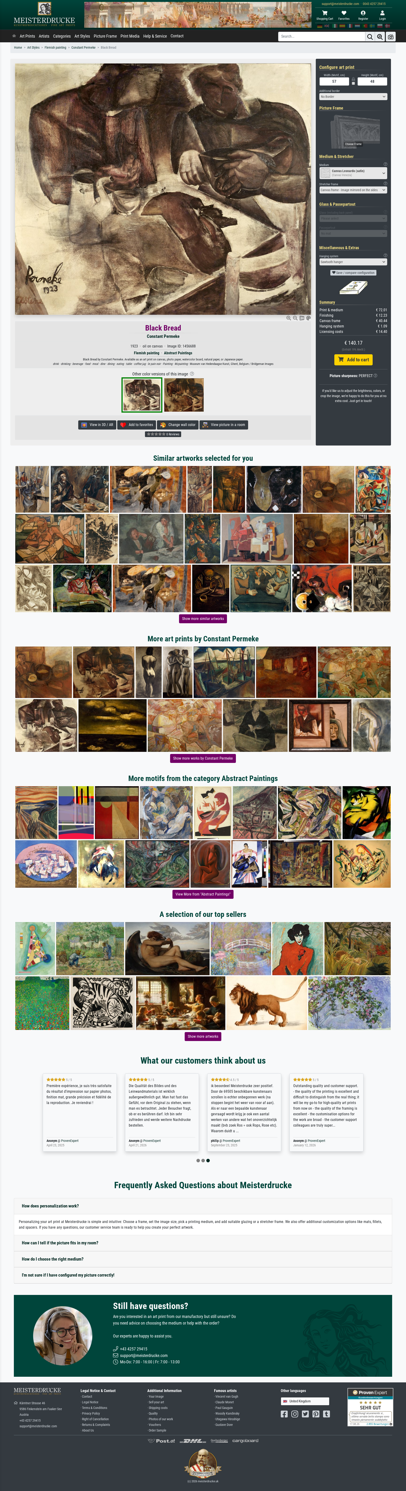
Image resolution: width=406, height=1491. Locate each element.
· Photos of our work (160, 1419)
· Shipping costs (157, 1408)
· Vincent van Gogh (226, 1397)
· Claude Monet (224, 1402)
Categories (62, 36)
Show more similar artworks (203, 618)
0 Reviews (172, 434)
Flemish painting (55, 48)
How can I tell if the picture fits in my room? (60, 1243)
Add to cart (356, 360)
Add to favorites (139, 424)
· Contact (86, 1397)
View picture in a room (226, 424)
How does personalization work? (50, 1206)
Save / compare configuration (355, 273)
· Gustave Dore (223, 1425)
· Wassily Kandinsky (226, 1414)
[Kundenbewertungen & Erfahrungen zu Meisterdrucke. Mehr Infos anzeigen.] (370, 1407)
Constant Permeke (83, 48)
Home (18, 48)
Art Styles (82, 36)
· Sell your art (155, 1402)
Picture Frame (105, 36)
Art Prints (27, 36)
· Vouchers (154, 1425)
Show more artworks (203, 1036)
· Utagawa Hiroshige (227, 1419)
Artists (44, 36)
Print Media (130, 36)
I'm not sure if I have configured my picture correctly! (68, 1275)
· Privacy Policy (90, 1414)
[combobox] (353, 96)
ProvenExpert (68, 1141)
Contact (177, 36)
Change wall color (180, 424)
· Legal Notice (89, 1402)
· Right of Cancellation (95, 1419)
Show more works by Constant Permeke (203, 758)
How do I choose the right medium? (53, 1259)
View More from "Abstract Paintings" (203, 894)
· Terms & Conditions (94, 1408)
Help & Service (155, 36)
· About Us (87, 1430)
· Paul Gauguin (223, 1408)
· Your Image (155, 1397)
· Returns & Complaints (95, 1425)
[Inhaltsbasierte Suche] (380, 36)
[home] (14, 36)
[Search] (370, 36)
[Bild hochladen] (391, 36)
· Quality (152, 1414)
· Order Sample (156, 1430)
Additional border (329, 91)
